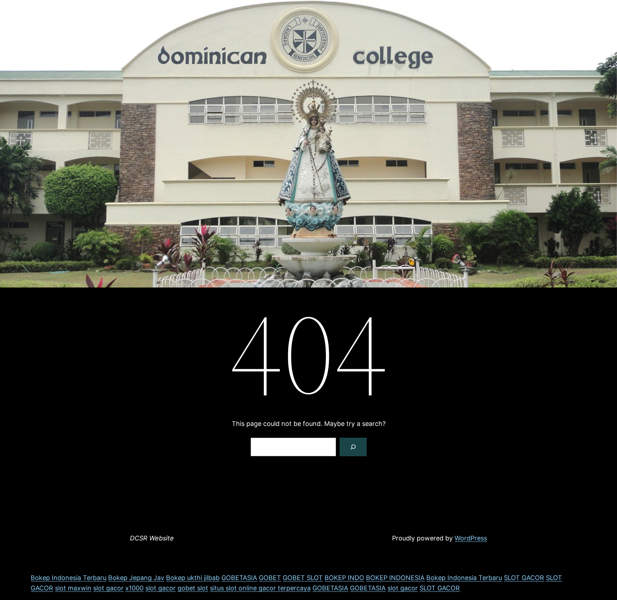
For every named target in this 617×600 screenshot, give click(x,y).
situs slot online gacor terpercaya (260, 588)
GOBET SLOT (303, 577)
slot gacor (108, 588)
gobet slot (192, 588)
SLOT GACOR (524, 577)
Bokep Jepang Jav (136, 577)
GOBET (270, 577)
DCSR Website (152, 538)
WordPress (471, 538)
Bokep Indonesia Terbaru (68, 577)
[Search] (353, 447)
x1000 (134, 588)
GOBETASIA (239, 577)
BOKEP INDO (344, 577)
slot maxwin (73, 588)
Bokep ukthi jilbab (193, 577)
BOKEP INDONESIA (395, 577)
